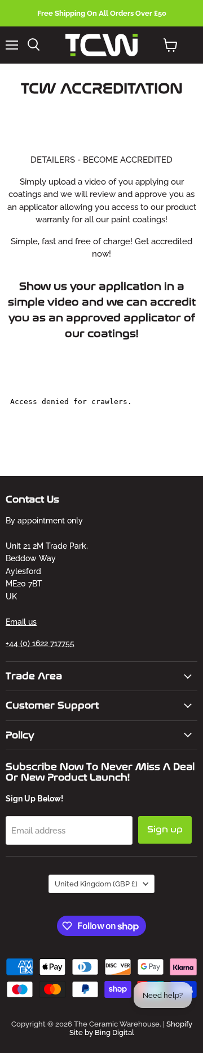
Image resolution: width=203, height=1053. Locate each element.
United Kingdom (96, 884)
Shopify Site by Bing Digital (130, 1028)
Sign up (165, 829)
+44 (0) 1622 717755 (40, 643)
